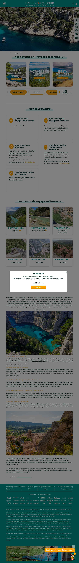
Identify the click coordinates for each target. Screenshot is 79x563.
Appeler (38, 287)
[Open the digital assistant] (72, 556)
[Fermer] (38, 272)
